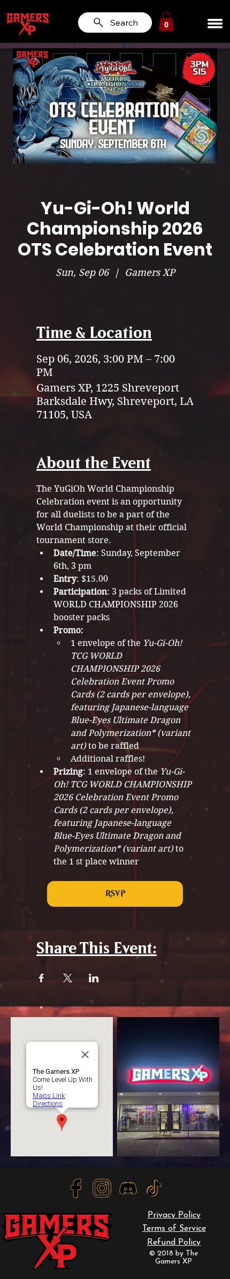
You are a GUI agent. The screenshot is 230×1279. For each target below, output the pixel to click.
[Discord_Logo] (127, 1188)
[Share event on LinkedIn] (94, 978)
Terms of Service (174, 1228)
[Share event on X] (68, 978)
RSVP (115, 894)
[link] (166, 21)
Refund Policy (174, 1242)
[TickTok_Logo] (154, 1188)
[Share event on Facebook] (41, 978)
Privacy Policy (174, 1215)
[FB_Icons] (76, 1188)
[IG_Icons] (102, 1188)
